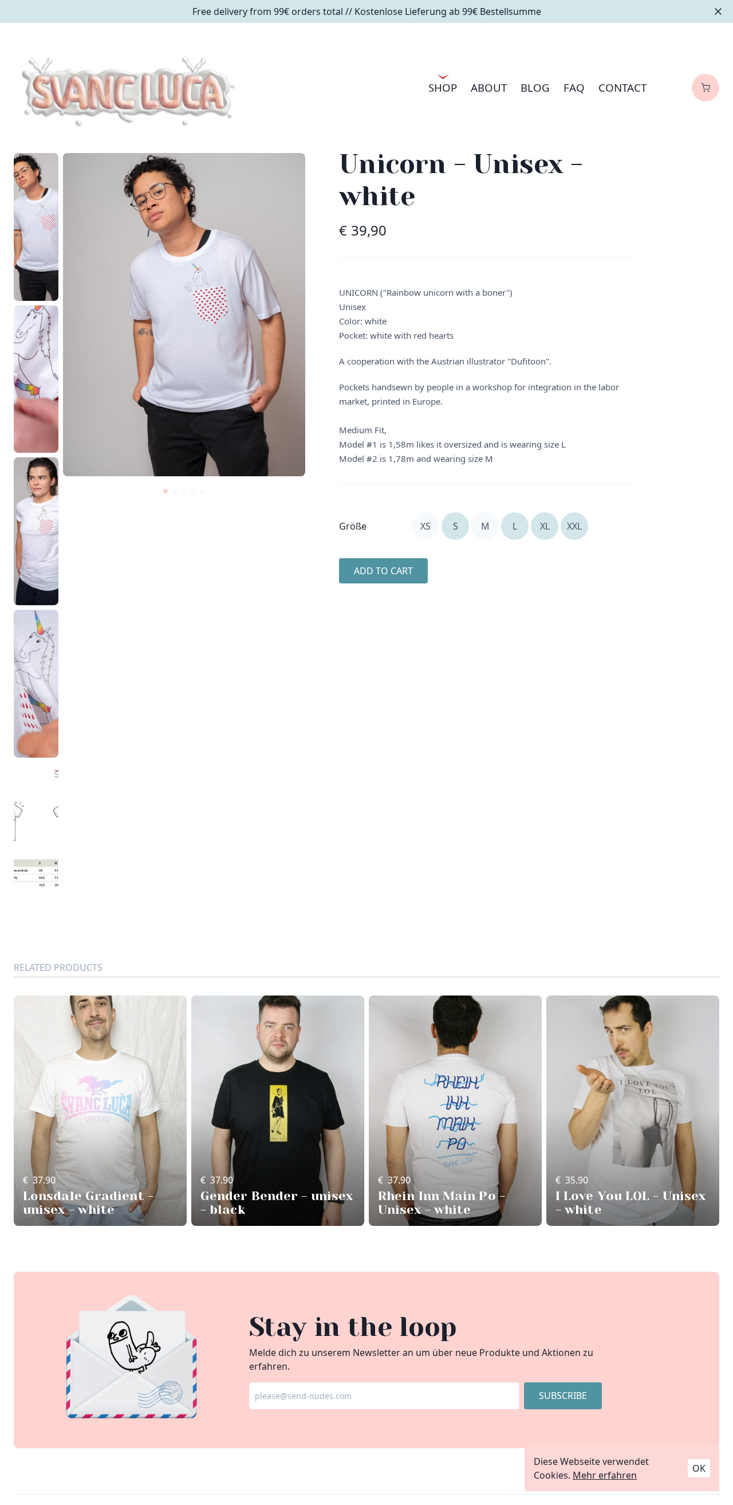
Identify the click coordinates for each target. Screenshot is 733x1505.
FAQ (574, 87)
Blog (535, 87)
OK (699, 1468)
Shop (442, 87)
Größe (352, 526)
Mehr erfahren (605, 1475)
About (489, 87)
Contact (622, 87)
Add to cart (383, 571)
